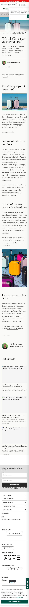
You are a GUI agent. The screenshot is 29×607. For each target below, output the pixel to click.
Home (3, 33)
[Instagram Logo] (11, 568)
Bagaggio (5, 306)
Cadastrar (14, 484)
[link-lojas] (14, 534)
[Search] (16, 5)
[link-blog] (8, 547)
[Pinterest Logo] (14, 568)
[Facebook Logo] (8, 568)
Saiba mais (19, 597)
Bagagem (9, 33)
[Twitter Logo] (21, 568)
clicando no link (12, 329)
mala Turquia (14, 311)
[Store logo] (8, 5)
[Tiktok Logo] (17, 568)
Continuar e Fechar (14, 601)
